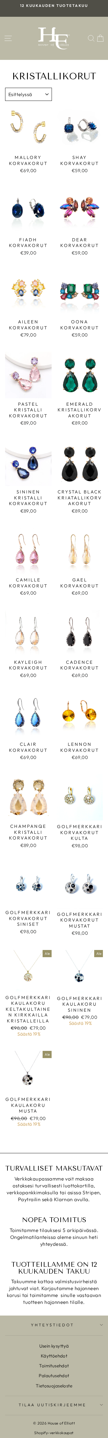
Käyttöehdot (54, 1356)
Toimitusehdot (54, 1366)
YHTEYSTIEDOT (52, 1324)
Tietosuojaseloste (54, 1386)
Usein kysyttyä (54, 1346)
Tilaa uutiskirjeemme (53, 1404)
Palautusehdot (54, 1375)
